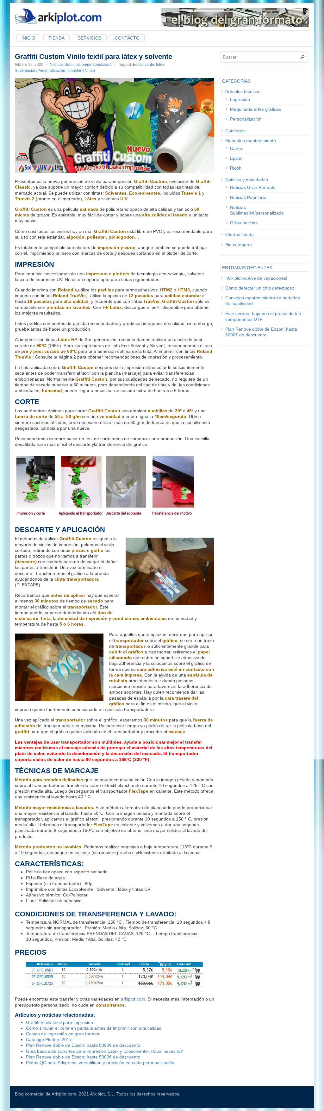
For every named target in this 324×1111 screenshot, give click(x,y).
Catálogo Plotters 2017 (49, 1039)
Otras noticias (244, 222)
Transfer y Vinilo (81, 70)
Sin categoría (238, 244)
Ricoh (235, 168)
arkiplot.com (133, 999)
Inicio (28, 38)
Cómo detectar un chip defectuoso (259, 287)
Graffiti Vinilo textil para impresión (59, 1022)
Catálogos (235, 130)
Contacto (127, 38)
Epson (236, 158)
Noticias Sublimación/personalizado (81, 64)
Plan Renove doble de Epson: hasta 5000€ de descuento (83, 1045)
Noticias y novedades (246, 179)
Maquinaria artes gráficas (255, 109)
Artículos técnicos (242, 91)
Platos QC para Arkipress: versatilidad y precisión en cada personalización (100, 1062)
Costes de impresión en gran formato (63, 1033)
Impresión (240, 99)
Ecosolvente (143, 64)
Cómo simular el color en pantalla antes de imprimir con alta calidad (94, 1028)
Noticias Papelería (248, 197)
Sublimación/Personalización (40, 70)
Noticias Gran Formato (253, 187)
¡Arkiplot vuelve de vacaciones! (256, 278)
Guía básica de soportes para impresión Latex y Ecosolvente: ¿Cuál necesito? (104, 1051)
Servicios (90, 38)
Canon (236, 148)
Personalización (246, 119)
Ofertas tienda (239, 234)
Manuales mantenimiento (250, 140)
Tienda (56, 38)
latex (160, 64)
